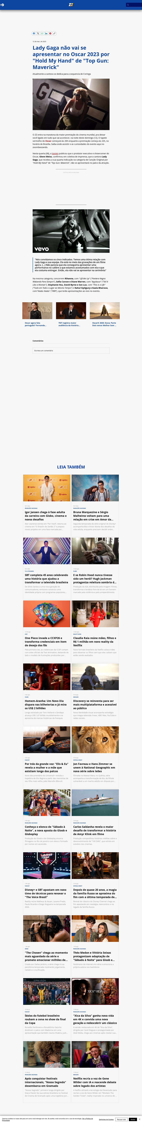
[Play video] (71, 231)
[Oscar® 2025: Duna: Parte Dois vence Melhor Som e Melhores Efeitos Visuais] (105, 310)
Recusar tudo (121, 1119)
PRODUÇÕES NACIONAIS (31, 508)
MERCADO (75, 697)
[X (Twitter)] (38, 33)
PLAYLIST (27, 760)
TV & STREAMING (29, 571)
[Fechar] (139, 1119)
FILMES (75, 571)
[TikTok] (2, 5)
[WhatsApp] (42, 33)
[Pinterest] (50, 33)
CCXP (26, 634)
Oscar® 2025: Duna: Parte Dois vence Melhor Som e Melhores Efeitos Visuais (104, 324)
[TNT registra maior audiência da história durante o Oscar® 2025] (71, 310)
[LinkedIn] (46, 33)
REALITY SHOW (77, 634)
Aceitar (133, 1119)
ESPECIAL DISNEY (77, 760)
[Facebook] (34, 33)
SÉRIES (26, 948)
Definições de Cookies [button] (106, 1119)
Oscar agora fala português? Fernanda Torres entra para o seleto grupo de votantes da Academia (37, 324)
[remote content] (71, 188)
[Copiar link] (54, 33)
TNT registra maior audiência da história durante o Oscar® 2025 (69, 324)
